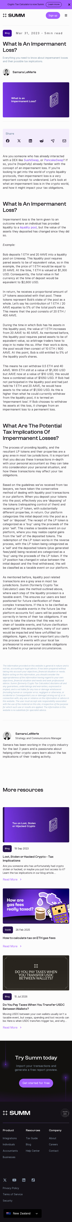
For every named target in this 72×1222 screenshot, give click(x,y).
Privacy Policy (11, 1188)
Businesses (9, 1157)
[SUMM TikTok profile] (33, 1180)
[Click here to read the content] (41, 141)
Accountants (10, 1150)
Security (7, 1200)
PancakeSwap (53, 160)
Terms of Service (13, 1194)
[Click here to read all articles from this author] (36, 745)
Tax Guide (32, 1138)
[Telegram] (53, 141)
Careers (53, 1144)
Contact (54, 1150)
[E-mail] (64, 141)
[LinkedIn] (30, 141)
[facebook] (8, 141)
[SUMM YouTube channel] (14, 1180)
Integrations (10, 1138)
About (52, 1138)
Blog (28, 1144)
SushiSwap (31, 160)
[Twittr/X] (19, 141)
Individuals (9, 1144)
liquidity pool (28, 227)
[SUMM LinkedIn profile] (24, 1180)
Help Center (33, 1150)
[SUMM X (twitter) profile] (5, 1180)
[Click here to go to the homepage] (14, 15)
